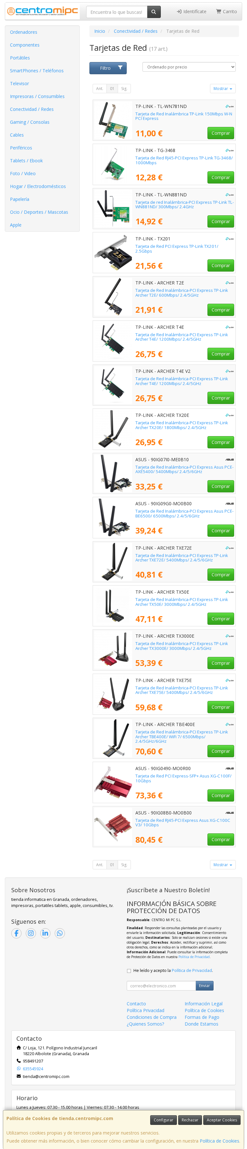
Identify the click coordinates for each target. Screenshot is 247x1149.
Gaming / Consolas (30, 122)
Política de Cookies (219, 1141)
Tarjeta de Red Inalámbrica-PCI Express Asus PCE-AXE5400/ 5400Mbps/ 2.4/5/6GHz (184, 469)
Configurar (163, 1120)
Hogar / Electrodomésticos (38, 186)
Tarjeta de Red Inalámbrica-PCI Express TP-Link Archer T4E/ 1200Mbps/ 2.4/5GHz (181, 337)
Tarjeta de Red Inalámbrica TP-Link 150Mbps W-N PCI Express (183, 116)
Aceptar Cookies (222, 1120)
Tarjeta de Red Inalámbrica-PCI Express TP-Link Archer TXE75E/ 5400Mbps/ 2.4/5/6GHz (181, 690)
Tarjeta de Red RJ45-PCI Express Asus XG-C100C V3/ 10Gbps (182, 822)
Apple (16, 225)
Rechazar (190, 1120)
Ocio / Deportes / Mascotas (39, 212)
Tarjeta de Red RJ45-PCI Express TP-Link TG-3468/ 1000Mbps (184, 160)
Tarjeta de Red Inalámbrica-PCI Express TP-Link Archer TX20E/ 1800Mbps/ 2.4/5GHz (181, 425)
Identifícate (194, 11)
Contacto (136, 1004)
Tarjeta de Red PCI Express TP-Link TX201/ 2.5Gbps (176, 248)
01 (112, 88)
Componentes (25, 45)
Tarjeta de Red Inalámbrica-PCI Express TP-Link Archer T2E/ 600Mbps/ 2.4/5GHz (181, 292)
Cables (17, 135)
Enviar (204, 985)
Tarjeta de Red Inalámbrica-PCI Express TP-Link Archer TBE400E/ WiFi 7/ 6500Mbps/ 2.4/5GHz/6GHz (181, 736)
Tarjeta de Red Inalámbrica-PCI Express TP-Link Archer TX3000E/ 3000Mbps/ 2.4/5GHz (181, 646)
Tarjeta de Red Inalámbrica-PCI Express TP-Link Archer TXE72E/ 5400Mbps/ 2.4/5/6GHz (181, 557)
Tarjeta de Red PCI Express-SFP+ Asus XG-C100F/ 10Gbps (183, 778)
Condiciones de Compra (152, 1017)
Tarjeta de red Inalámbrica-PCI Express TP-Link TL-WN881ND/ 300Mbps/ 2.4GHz (184, 204)
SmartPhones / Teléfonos (37, 70)
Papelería (19, 199)
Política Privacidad (145, 1010)
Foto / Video (23, 173)
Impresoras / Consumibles (37, 96)
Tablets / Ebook (26, 160)
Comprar (221, 133)
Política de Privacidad (194, 957)
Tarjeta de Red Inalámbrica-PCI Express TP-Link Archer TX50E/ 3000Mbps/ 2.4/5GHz (181, 602)
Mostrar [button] (221, 88)
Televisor (19, 83)
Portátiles (20, 58)
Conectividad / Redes (32, 109)
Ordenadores (23, 32)
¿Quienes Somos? (145, 1024)
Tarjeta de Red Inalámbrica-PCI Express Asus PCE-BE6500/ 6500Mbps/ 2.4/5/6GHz (184, 513)
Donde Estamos (201, 1024)
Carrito (229, 11)
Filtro (105, 68)
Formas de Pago (202, 1017)
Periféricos (21, 148)
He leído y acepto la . (173, 970)
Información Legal (204, 1004)
